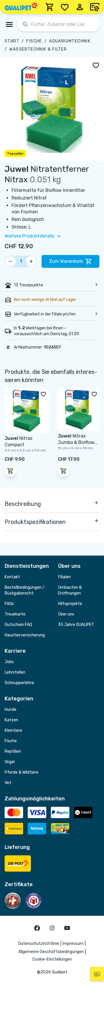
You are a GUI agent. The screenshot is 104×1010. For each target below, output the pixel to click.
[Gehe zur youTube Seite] (67, 928)
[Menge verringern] (10, 261)
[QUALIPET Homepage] (21, 7)
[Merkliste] (64, 7)
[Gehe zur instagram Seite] (52, 928)
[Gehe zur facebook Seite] (37, 928)
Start (12, 41)
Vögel (10, 761)
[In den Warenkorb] (10, 471)
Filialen (64, 576)
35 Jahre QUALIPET (76, 624)
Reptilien (13, 751)
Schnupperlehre (19, 682)
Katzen (11, 720)
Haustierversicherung (25, 635)
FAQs (9, 603)
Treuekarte (15, 614)
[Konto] (79, 7)
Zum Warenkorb (66, 261)
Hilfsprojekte (70, 603)
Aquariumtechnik (69, 41)
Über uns (66, 614)
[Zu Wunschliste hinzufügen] (95, 65)
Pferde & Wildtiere (21, 772)
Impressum (73, 943)
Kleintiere (13, 730)
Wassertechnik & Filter (38, 49)
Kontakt (12, 576)
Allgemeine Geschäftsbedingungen (51, 951)
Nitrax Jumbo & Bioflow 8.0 (76, 442)
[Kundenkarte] (94, 7)
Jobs (9, 661)
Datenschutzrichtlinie (38, 943)
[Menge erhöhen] (31, 261)
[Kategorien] (9, 24)
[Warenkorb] (49, 7)
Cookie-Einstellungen (52, 959)
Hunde (10, 709)
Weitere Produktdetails (29, 236)
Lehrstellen (15, 672)
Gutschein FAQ (18, 624)
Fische (34, 41)
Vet (8, 782)
